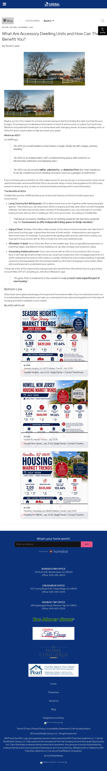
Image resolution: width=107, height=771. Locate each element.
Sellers (13, 27)
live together (74, 203)
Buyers (5, 27)
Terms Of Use (23, 728)
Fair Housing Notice (80, 728)
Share (102, 33)
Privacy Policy (38, 728)
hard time (64, 121)
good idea (96, 268)
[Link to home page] (53, 4)
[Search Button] (103, 21)
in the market (24, 121)
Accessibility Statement (58, 728)
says (15, 139)
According (77, 212)
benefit (61, 268)
